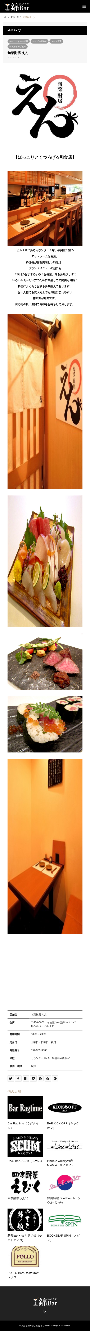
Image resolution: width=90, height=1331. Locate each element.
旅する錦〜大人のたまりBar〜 (36, 1326)
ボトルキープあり (17, 46)
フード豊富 (56, 41)
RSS (45, 1311)
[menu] (83, 6)
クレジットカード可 (18, 41)
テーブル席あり (39, 41)
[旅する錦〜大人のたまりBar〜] (17, 6)
